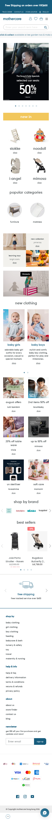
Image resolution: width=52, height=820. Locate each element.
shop (15, 152)
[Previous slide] (5, 591)
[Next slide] (46, 591)
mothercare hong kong (26, 809)
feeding (9, 636)
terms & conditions (15, 682)
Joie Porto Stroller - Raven (15, 559)
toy (7, 649)
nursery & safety (14, 645)
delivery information (16, 677)
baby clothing (12, 622)
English (46, 12)
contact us (11, 714)
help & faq (11, 673)
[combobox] (26, 27)
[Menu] (46, 18)
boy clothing (12, 631)
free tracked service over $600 (26, 598)
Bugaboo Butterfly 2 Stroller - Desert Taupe (37, 559)
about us (10, 705)
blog (8, 718)
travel (9, 654)
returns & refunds (14, 686)
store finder (11, 709)
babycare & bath (14, 640)
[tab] (15, 106)
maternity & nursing (15, 658)
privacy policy (13, 691)
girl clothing (11, 627)
